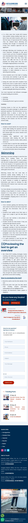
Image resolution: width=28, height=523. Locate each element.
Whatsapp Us (15, 303)
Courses (4, 438)
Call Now (5, 303)
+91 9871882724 (9, 473)
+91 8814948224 (9, 481)
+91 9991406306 (13, 511)
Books (4, 443)
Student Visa (6, 435)
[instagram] (2, 450)
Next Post (17, 315)
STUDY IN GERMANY (15, 417)
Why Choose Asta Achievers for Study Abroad (17, 409)
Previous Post (11, 309)
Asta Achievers (15, 519)
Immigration (6, 432)
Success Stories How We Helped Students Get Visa (17, 399)
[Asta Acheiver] (9, 3)
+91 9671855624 (19, 481)
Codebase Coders (9, 520)
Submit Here (8, 382)
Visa (3, 446)
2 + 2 (4, 374)
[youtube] (8, 450)
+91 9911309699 (9, 464)
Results (4, 441)
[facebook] (5, 450)
